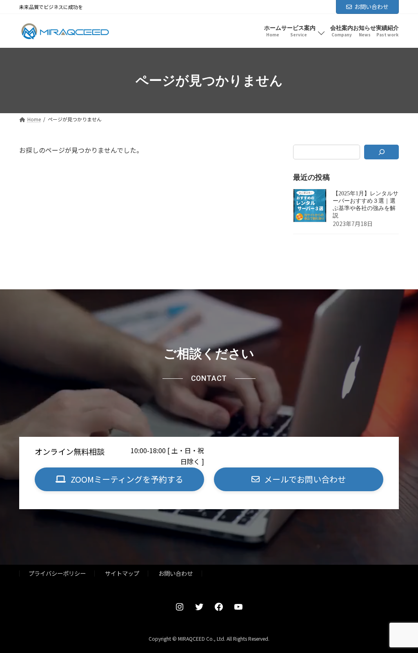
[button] (119, 479)
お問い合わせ (371, 6)
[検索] (381, 152)
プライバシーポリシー (57, 573)
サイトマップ (122, 573)
